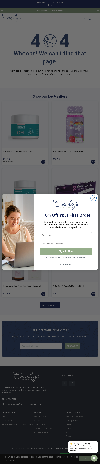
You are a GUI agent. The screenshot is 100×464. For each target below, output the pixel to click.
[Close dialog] (94, 198)
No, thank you (66, 264)
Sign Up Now (66, 251)
